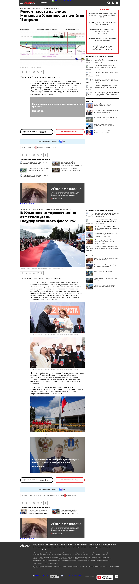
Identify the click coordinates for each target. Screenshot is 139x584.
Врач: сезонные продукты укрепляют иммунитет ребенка (106, 259)
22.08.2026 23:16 (25, 209)
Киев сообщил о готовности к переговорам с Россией (103, 104)
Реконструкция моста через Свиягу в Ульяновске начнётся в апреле (33, 162)
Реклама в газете (66, 545)
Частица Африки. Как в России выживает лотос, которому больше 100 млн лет (106, 60)
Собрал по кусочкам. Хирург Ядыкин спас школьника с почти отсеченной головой (107, 74)
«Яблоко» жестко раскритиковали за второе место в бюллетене (106, 111)
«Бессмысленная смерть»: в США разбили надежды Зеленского (104, 285)
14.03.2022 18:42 (25, 8)
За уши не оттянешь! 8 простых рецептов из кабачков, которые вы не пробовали (107, 228)
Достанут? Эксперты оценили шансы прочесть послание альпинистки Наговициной (107, 214)
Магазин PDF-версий (80, 545)
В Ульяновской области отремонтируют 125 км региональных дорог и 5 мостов (71, 163)
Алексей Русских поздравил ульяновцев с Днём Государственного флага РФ (102, 47)
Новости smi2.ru (27, 203)
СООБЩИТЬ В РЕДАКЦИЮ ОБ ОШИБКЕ (44, 549)
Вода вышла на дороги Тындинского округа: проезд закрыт (106, 118)
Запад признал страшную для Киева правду (105, 279)
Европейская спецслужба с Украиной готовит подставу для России (104, 125)
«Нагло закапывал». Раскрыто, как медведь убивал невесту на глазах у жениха (106, 248)
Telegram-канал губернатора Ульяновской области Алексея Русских (42, 268)
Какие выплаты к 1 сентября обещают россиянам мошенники (106, 265)
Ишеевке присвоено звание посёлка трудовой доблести (103, 39)
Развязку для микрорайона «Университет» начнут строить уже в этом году (35, 175)
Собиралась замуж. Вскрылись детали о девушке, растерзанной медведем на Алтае (105, 67)
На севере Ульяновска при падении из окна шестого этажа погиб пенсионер (102, 31)
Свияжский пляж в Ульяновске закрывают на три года (57, 105)
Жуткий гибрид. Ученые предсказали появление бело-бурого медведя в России (107, 94)
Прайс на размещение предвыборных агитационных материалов (88, 547)
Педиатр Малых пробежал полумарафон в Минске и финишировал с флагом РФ (70, 511)
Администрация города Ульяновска (31, 67)
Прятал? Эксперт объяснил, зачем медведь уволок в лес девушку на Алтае (106, 87)
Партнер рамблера (89, 576)
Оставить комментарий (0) (69, 132)
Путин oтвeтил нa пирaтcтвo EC (104, 271)
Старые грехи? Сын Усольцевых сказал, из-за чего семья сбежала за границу (106, 80)
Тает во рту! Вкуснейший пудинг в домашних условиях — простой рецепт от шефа (106, 241)
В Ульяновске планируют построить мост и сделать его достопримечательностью (70, 170)
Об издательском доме (40, 545)
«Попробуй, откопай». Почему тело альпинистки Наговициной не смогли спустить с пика (106, 234)
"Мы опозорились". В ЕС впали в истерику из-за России (104, 131)
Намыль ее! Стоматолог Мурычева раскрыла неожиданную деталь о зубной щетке (106, 221)
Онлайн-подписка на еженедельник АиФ (102, 545)
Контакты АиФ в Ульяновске (42, 547)
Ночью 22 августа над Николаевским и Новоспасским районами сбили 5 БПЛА (102, 15)
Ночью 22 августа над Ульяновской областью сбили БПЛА (102, 23)
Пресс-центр (54, 545)
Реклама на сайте (59, 547)
